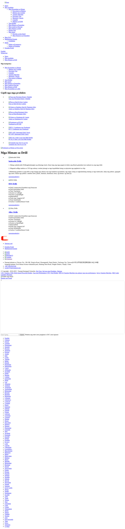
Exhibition (12, 41)
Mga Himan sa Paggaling (16, 25)
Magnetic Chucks (17, 18)
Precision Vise (16, 16)
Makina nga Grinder (18, 13)
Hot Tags (39, 271)
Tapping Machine (17, 14)
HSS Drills (13, 184)
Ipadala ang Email (6, 278)
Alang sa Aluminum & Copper (18, 119)
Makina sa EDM (17, 21)
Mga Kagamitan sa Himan (17, 9)
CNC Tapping (5, 273)
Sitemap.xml (8, 243)
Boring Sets (12, 30)
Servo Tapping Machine (104, 273)
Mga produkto (9, 7)
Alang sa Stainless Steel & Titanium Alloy (21, 109)
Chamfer (15, 20)
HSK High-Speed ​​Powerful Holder (21, 273)
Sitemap (59, 271)
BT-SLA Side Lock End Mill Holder (20, 139)
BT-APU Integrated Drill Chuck (19, 134)
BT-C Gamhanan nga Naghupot (18, 129)
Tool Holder (12, 23)
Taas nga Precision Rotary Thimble (19, 99)
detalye (17, 177)
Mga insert (12, 32)
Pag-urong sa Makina (19, 11)
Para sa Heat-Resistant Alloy (17, 114)
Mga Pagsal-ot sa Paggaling (21, 35)
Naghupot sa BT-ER (15, 124)
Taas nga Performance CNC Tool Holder (45, 273)
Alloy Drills (13, 212)
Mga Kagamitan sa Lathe (12, 89)
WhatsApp (4, 53)
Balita (6, 43)
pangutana (12, 177)
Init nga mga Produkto (49, 271)
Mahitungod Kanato (11, 39)
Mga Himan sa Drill (15, 28)
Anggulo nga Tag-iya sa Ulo (17, 144)
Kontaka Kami (9, 48)
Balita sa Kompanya (15, 44)
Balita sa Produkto (14, 46)
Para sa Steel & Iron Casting (17, 104)
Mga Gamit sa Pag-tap (15, 27)
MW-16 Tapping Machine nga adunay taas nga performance (77, 273)
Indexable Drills (15, 161)
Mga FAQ (8, 37)
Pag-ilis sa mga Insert (19, 34)
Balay (6, 6)
